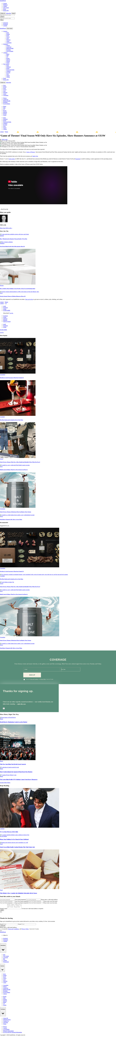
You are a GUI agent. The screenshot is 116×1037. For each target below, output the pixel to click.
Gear (7, 38)
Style (7, 32)
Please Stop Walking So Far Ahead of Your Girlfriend (14, 839)
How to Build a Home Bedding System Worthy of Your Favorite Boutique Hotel (17, 288)
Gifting (8, 77)
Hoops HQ (6, 10)
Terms (4, 1024)
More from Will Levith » (6, 228)
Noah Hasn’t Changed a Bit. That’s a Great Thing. (11, 519)
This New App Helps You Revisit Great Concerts (13, 764)
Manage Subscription (8, 1031)
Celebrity (2, 828)
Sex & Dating (9, 51)
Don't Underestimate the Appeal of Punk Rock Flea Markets (16, 771)
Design (8, 61)
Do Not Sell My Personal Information (12, 1032)
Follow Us (3, 13)
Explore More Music (5, 782)
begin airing (12, 159)
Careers (5, 1028)
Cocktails (2, 416)
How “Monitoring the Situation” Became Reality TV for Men (13, 238)
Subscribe (8, 13)
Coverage (5, 957)
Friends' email (3, 908)
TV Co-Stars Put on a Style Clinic (9, 831)
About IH (5, 1018)
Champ (5, 960)
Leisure (5, 3)
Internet (8, 59)
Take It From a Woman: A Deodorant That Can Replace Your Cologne (15, 511)
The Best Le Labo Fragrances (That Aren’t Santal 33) (12, 377)
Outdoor (8, 71)
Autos (7, 41)
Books (8, 58)
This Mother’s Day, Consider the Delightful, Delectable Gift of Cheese (18, 893)
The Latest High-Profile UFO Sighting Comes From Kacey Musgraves (18, 779)
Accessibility (6, 1029)
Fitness (8, 45)
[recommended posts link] (8, 717)
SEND (2, 910)
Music (7, 54)
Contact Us (6, 1021)
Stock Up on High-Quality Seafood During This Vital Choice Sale (17, 847)
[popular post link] (18, 373)
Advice (5, 993)
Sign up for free (29, 299)
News (1, 516)
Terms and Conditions (34, 679)
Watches (8, 39)
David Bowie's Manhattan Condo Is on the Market (13, 722)
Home (7, 68)
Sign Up (32, 675)
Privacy (5, 1026)
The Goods (6, 7)
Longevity (8, 47)
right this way (21, 704)
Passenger (77, 159)
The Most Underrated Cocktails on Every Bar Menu (11, 419)
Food (7, 35)
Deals (4, 9)
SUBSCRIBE (6, 310)
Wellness (5, 4)
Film (7, 55)
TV (7, 57)
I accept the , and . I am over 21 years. (39, 679)
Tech (7, 74)
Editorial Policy (7, 1019)
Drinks (8, 34)
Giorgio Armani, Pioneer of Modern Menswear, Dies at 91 (13, 296)
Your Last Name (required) (21, 903)
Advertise (5, 1022)
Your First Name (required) (21, 901)
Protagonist (6, 961)
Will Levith (4, 139)
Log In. (11, 313)
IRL (4, 959)
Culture (5, 6)
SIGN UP (3, 925)
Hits (4, 954)
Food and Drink (10, 69)
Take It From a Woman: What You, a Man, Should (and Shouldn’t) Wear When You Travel (20, 462)
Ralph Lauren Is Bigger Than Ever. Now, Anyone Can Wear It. (14, 469)
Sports (7, 62)
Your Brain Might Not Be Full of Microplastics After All (12, 246)
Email (1, 924)
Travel (7, 37)
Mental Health (9, 48)
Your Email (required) (20, 899)
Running (8, 49)
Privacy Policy (43, 679)
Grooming (8, 42)
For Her (8, 72)
